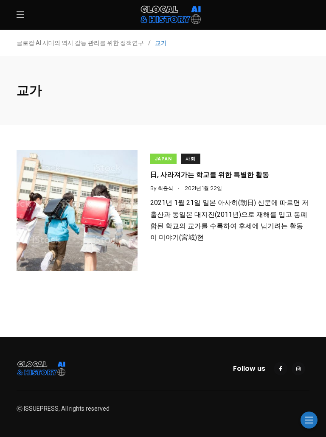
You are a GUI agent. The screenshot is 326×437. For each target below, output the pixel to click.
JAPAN (163, 159)
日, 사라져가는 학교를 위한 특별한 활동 (209, 174)
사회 (190, 159)
